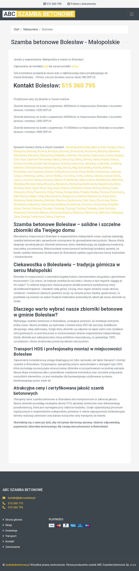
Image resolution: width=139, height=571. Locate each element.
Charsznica (46, 155)
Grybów (65, 163)
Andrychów (83, 147)
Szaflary (60, 204)
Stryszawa (102, 200)
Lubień (88, 175)
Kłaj (74, 167)
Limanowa (28, 175)
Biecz (120, 147)
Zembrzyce (37, 216)
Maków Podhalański (66, 179)
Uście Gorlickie (106, 208)
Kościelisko (85, 167)
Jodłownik (102, 163)
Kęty (59, 167)
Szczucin (86, 204)
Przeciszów (117, 192)
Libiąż (17, 175)
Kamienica (49, 167)
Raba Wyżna (21, 196)
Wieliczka (33, 212)
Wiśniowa (55, 212)
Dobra (77, 159)
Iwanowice (77, 163)
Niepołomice (105, 184)
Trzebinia (58, 208)
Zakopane (116, 212)
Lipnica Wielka (52, 175)
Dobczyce (67, 159)
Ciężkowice (97, 155)
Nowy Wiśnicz (61, 188)
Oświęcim (19, 192)
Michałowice (103, 179)
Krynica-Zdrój (53, 171)
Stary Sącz (88, 200)
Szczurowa (99, 204)
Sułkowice (33, 204)
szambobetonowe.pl (17, 564)
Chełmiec (71, 155)
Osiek (114, 188)
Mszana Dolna (33, 184)
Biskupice (19, 151)
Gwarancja (11, 530)
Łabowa (98, 175)
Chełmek (59, 155)
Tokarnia (36, 208)
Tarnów (26, 208)
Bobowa (31, 151)
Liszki (79, 175)
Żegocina (59, 216)
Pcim (29, 192)
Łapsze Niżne (112, 175)
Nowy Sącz (31, 188)
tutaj (45, 66)
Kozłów (97, 167)
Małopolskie (30, 29)
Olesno (96, 188)
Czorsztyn (20, 159)
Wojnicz (66, 212)
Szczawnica (73, 204)
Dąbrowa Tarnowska (39, 159)
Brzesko (64, 151)
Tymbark (91, 208)
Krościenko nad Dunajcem (29, 171)
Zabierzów (90, 212)
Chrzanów (83, 155)
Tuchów (80, 208)
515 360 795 (78, 85)
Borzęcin (53, 151)
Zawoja (25, 216)
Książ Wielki (86, 171)
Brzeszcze (77, 151)
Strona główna (13, 519)
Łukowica (47, 179)
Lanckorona (101, 171)
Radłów (81, 196)
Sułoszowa (47, 204)
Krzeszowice (70, 171)
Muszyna (49, 184)
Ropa (105, 196)
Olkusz (105, 188)
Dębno (56, 159)
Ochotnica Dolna (80, 188)
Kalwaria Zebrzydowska (28, 167)
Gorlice (18, 163)
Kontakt (9, 541)
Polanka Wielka (89, 192)
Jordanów (115, 163)
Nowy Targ (45, 188)
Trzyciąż (70, 208)
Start (16, 29)
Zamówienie (12, 547)
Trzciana (47, 208)
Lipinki (39, 175)
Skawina (38, 200)
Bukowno (33, 155)
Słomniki (49, 200)
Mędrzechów (87, 179)
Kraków (107, 167)
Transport (10, 536)
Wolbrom (78, 212)
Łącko (17, 179)
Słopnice (61, 200)
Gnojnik (104, 159)
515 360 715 (15, 503)
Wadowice (20, 212)
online (74, 66)
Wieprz (44, 212)
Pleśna (58, 192)
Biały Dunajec (108, 147)
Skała (29, 200)
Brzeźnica (90, 151)
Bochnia (42, 151)
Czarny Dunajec (114, 155)
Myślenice (62, 184)
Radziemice (94, 196)
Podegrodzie (71, 192)
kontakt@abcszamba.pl (21, 497)
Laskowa (115, 171)
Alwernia (71, 147)
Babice (95, 147)
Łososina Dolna (31, 179)
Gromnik (28, 163)
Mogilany (19, 184)
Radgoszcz (69, 196)
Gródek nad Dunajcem (46, 163)
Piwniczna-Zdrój (43, 192)
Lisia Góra (68, 175)
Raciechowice (53, 196)
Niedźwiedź (89, 184)
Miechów (117, 179)
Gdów (96, 159)
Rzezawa (19, 200)
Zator (17, 216)
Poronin (104, 192)
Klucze (67, 167)
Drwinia (87, 159)
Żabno (49, 216)
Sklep (8, 525)
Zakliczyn (104, 212)
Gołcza (114, 159)
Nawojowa (75, 184)
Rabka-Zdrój (36, 196)
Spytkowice (74, 200)
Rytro (113, 196)
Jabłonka (90, 163)
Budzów (102, 151)
